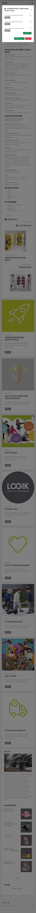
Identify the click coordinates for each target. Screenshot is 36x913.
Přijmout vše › (19, 38)
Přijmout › (27, 33)
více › (7, 17)
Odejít (28, 38)
